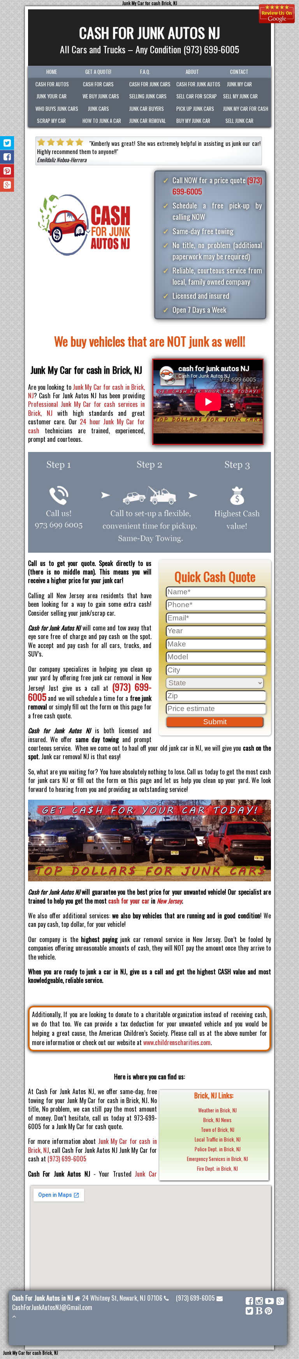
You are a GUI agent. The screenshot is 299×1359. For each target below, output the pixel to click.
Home (51, 71)
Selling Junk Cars (148, 96)
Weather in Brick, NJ (217, 1110)
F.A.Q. (145, 71)
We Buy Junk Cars (101, 96)
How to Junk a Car (102, 120)
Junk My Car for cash (242, 108)
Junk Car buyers (146, 108)
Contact (239, 71)
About (192, 71)
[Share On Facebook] (7, 157)
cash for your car (129, 900)
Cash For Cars (98, 84)
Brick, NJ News (217, 1120)
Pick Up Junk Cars (195, 108)
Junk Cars (98, 108)
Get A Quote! (98, 71)
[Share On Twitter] (7, 143)
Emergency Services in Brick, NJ (217, 1159)
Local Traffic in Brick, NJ (218, 1139)
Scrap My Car (51, 120)
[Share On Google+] (7, 185)
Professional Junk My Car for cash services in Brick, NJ (86, 408)
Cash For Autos (52, 84)
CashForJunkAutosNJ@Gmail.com (52, 1307)
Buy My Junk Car (193, 120)
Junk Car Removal (147, 120)
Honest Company (106, 151)
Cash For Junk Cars (149, 84)
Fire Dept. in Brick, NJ (217, 1168)
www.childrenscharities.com (177, 1042)
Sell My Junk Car (240, 96)
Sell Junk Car (239, 120)
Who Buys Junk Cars (55, 108)
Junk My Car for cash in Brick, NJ (86, 391)
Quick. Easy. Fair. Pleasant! (157, 143)
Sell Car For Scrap (196, 96)
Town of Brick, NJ (217, 1129)
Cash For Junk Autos (196, 84)
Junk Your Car (52, 96)
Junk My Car (239, 84)
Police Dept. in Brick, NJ (218, 1149)
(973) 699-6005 (66, 1158)
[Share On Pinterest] (7, 171)
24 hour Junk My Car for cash (86, 426)
